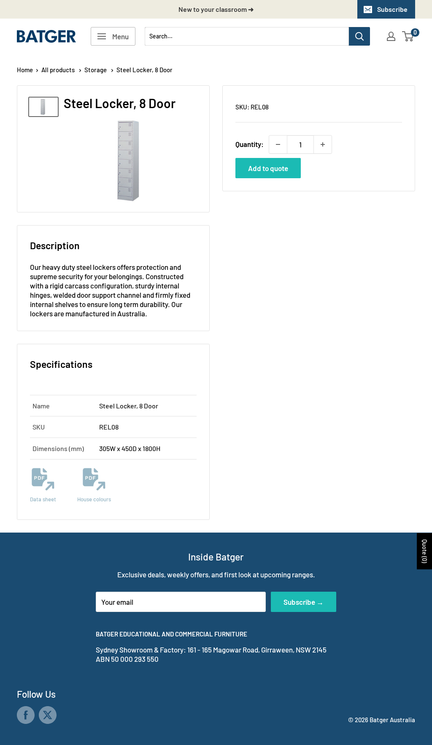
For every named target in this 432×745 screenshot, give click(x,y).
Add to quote (268, 168)
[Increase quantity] (323, 144)
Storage (96, 69)
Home (25, 69)
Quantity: (249, 144)
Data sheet (43, 499)
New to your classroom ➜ (216, 9)
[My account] (391, 36)
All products (58, 69)
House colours (94, 499)
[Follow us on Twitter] (48, 715)
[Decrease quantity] (278, 144)
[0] (408, 36)
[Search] (359, 36)
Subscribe (392, 9)
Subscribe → (304, 602)
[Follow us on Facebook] (26, 715)
